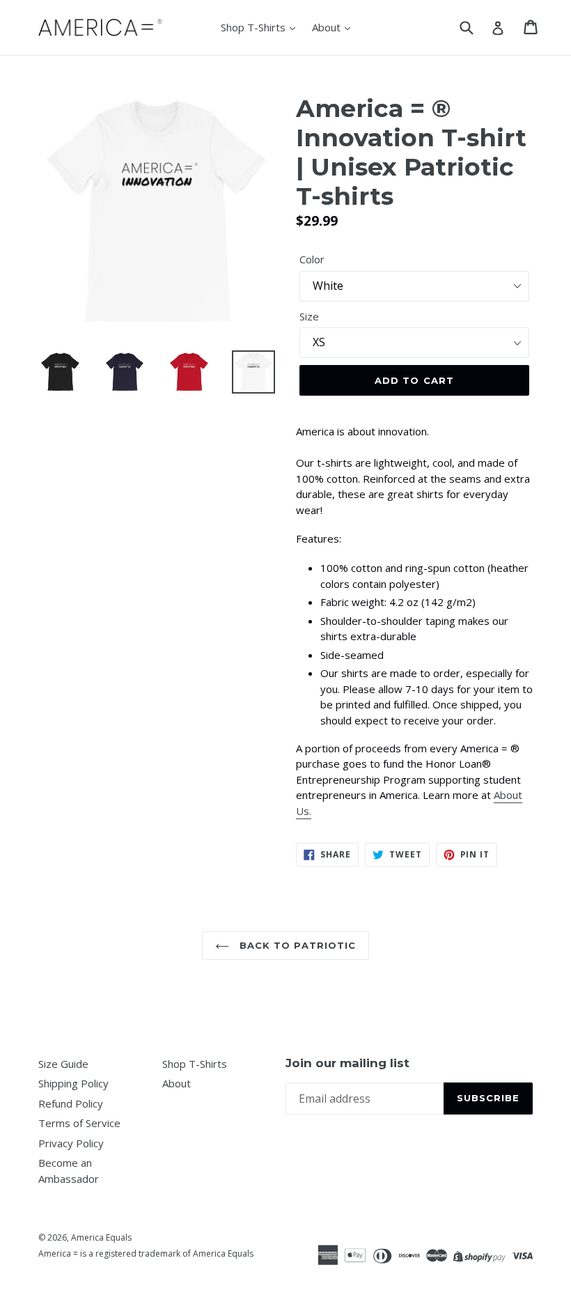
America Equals (101, 1237)
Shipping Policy (73, 1083)
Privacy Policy (71, 1143)
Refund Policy (70, 1103)
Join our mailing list (347, 1063)
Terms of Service (79, 1123)
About (327, 27)
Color (311, 259)
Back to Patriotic (296, 945)
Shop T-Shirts (254, 27)
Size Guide (63, 1064)
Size (309, 316)
